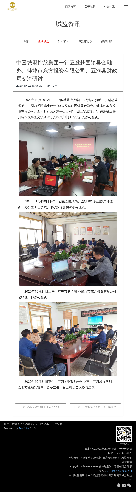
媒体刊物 (107, 41)
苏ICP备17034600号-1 (119, 471)
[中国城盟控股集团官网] (12, 6)
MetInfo (24, 428)
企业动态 (43, 41)
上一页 (42, 407)
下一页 (97, 407)
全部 (26, 41)
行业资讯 (63, 41)
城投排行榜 (85, 41)
